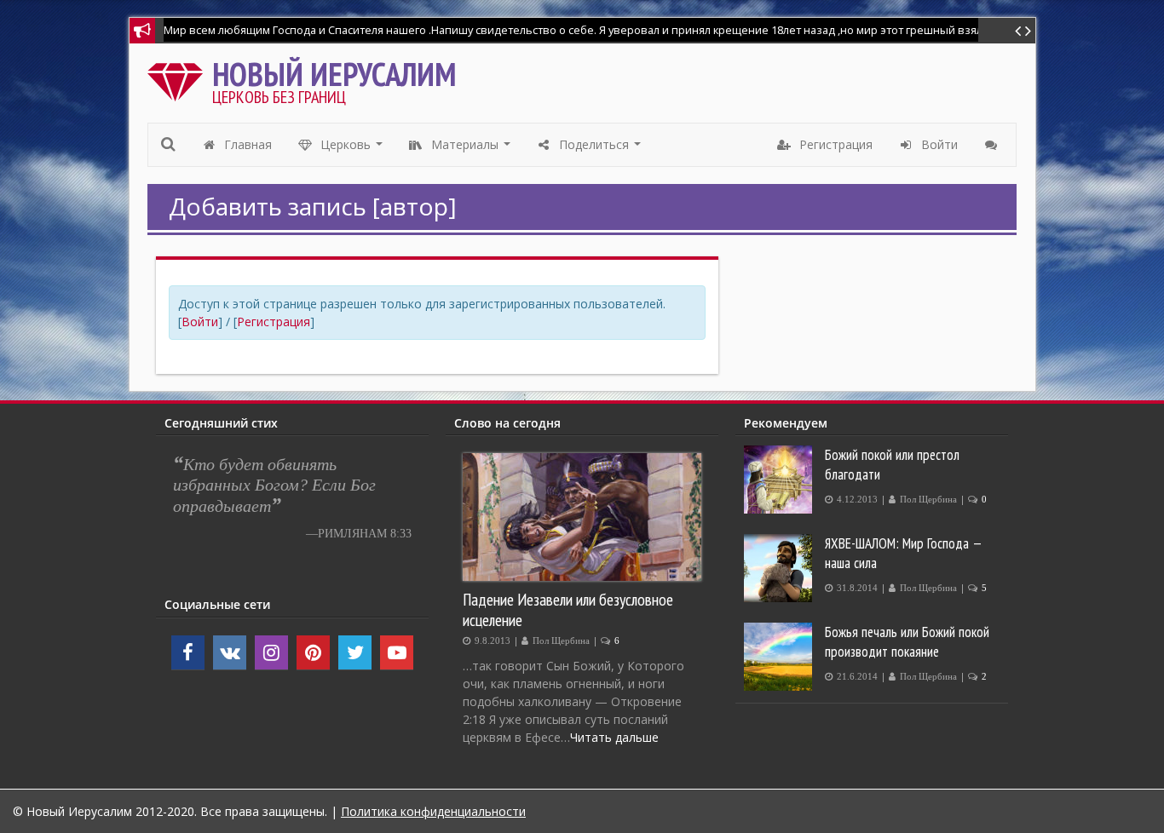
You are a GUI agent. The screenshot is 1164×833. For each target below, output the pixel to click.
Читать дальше (614, 737)
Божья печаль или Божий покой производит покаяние (907, 642)
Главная (246, 144)
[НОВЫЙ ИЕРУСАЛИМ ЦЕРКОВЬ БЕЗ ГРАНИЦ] (179, 78)
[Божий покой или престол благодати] (780, 479)
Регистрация (273, 321)
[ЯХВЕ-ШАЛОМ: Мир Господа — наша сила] (780, 568)
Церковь (352, 149)
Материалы (471, 149)
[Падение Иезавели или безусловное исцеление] (582, 517)
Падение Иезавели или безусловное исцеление (568, 609)
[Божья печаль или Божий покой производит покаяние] (780, 657)
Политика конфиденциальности (433, 811)
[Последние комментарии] (993, 145)
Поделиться (600, 149)
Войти (200, 321)
